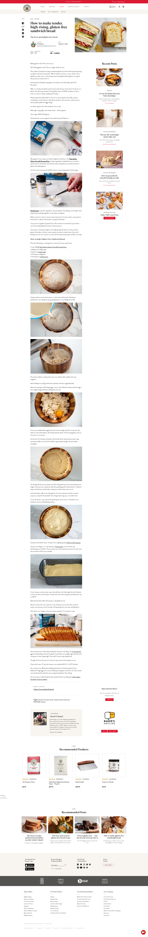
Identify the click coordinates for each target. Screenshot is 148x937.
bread (51, 700)
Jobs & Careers (107, 904)
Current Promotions (29, 901)
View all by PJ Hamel (56, 732)
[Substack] (87, 868)
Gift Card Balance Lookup (30, 911)
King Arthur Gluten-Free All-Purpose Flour (53, 247)
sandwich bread (58, 700)
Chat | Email (112, 731)
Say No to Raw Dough (56, 904)
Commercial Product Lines (83, 899)
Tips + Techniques (53, 11)
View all (109, 699)
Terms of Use (56, 928)
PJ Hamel (40, 44)
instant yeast (42, 252)
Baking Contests (54, 908)
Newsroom (106, 913)
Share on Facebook (51, 53)
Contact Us (106, 915)
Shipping (26, 906)
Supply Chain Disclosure (28, 928)
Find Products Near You (110, 899)
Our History (107, 906)
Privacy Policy (47, 928)
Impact (86, 6)
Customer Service (28, 904)
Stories (63, 11)
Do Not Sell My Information (67, 928)
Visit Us (115, 2)
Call (104, 731)
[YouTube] (81, 868)
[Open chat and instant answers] (143, 932)
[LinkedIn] (78, 868)
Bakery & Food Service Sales (84, 897)
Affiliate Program (28, 915)
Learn (61, 6)
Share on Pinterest (55, 53)
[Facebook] (78, 865)
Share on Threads (58, 53)
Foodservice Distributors (83, 901)
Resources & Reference (83, 906)
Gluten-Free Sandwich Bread (53, 239)
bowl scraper (59, 546)
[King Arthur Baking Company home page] (27, 8)
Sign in (119, 6)
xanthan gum (44, 256)
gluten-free (66, 700)
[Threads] (87, 865)
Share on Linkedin (57, 53)
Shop (43, 6)
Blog (31, 19)
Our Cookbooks (54, 911)
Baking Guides (54, 899)
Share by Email (53, 53)
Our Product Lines (108, 897)
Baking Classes (54, 906)
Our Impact (107, 908)
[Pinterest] (90, 865)
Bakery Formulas (81, 904)
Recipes (52, 6)
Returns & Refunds (29, 908)
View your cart (123, 6)
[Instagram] (84, 865)
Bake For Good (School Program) (112, 911)
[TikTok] (81, 865)
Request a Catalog (28, 899)
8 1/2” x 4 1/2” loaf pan (73, 542)
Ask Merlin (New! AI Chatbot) (58, 913)
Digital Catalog (27, 897)
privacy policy (58, 868)
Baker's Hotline (54, 901)
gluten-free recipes (43, 700)
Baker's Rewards (121, 2)
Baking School (74, 6)
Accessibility (39, 928)
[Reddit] (84, 868)
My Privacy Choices (80, 928)
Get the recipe (109, 218)
